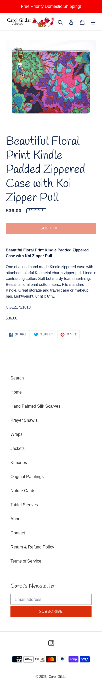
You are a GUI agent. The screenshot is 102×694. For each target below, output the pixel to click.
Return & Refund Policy (32, 547)
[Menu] (93, 22)
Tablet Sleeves (24, 505)
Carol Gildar (57, 677)
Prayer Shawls (24, 420)
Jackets (17, 448)
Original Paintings (27, 476)
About (15, 519)
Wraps (16, 434)
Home (16, 392)
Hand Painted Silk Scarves (35, 406)
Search (17, 378)
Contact (17, 533)
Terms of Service (25, 561)
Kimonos (18, 462)
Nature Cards (22, 490)
